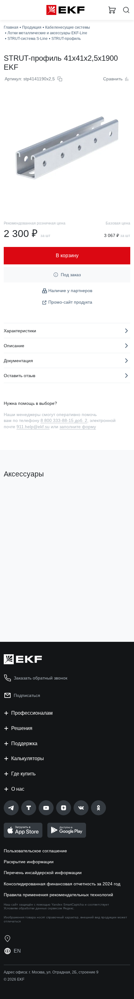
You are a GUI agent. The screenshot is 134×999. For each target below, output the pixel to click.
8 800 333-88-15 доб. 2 (64, 420)
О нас (17, 789)
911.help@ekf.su (33, 426)
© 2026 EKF (14, 979)
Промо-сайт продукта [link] (70, 302)
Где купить (23, 773)
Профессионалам (32, 713)
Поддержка (24, 743)
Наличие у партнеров (70, 290)
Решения (21, 728)
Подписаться (27, 695)
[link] (11, 807)
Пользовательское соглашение (35, 850)
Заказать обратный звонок (40, 677)
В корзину (28, 611)
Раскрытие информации (29, 861)
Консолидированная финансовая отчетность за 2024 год (62, 883)
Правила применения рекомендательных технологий (58, 894)
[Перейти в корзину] (112, 10)
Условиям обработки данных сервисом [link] (33, 908)
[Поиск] (126, 10)
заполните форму (78, 426)
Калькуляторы (27, 758)
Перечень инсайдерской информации (43, 872)
